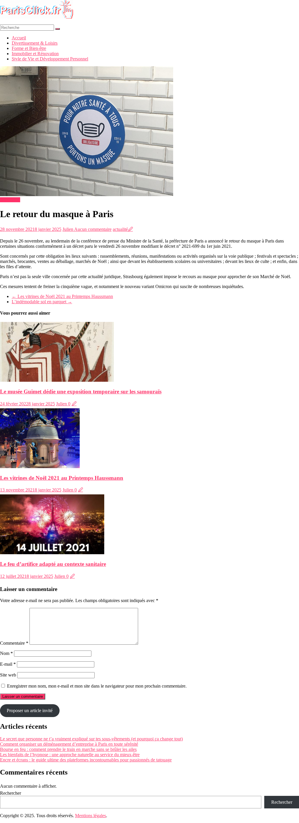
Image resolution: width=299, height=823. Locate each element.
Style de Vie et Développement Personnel (50, 58)
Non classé (10, 199)
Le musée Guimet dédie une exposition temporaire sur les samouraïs (80, 391)
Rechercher (10, 793)
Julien (68, 229)
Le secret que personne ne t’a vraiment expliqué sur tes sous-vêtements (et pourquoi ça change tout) (91, 738)
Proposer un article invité (30, 710)
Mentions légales (90, 815)
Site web (8, 674)
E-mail (8, 664)
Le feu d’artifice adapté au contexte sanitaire (53, 564)
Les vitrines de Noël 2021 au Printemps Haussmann (62, 296)
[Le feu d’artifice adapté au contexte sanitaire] (52, 552)
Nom (6, 653)
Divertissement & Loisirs (35, 43)
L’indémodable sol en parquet (42, 301)
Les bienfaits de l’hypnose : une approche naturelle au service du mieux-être (70, 754)
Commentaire (14, 643)
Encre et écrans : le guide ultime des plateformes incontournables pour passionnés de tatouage (86, 759)
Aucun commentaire (93, 229)
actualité (120, 229)
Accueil (19, 37)
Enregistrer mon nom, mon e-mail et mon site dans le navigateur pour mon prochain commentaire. (97, 685)
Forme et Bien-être (29, 48)
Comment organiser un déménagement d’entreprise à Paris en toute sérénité (69, 744)
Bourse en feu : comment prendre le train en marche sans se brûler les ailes (68, 749)
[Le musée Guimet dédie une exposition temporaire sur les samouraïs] (57, 380)
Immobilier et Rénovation (35, 53)
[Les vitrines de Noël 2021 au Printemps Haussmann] (40, 466)
